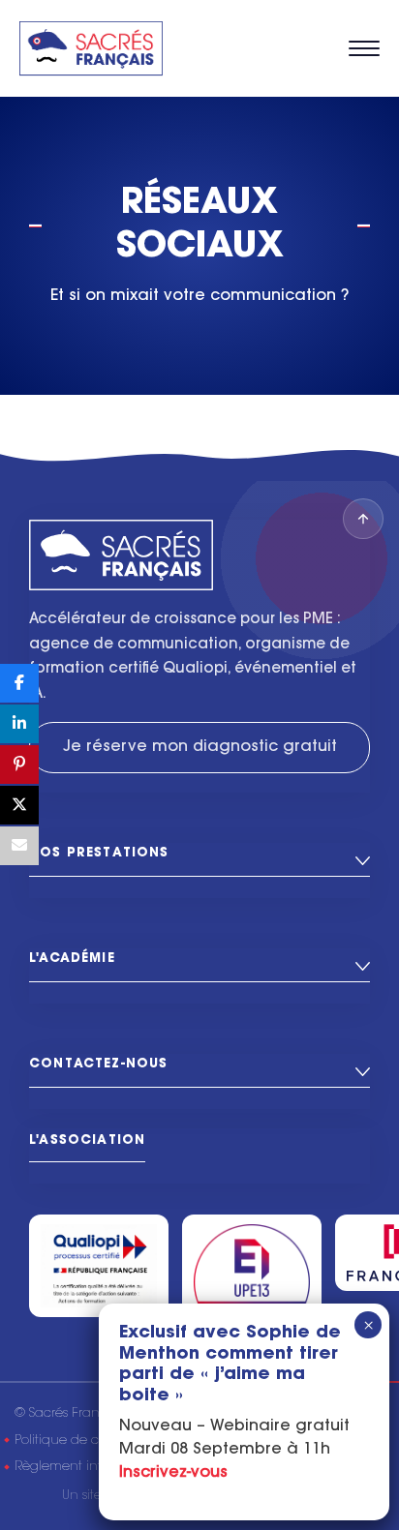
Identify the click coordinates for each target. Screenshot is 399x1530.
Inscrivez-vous (173, 1473)
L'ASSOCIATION (87, 1140)
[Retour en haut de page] (363, 518)
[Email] (19, 845)
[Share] (19, 683)
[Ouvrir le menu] (364, 48)
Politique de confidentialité (97, 1440)
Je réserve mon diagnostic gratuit (200, 747)
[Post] (19, 805)
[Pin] (19, 764)
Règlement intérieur (76, 1466)
